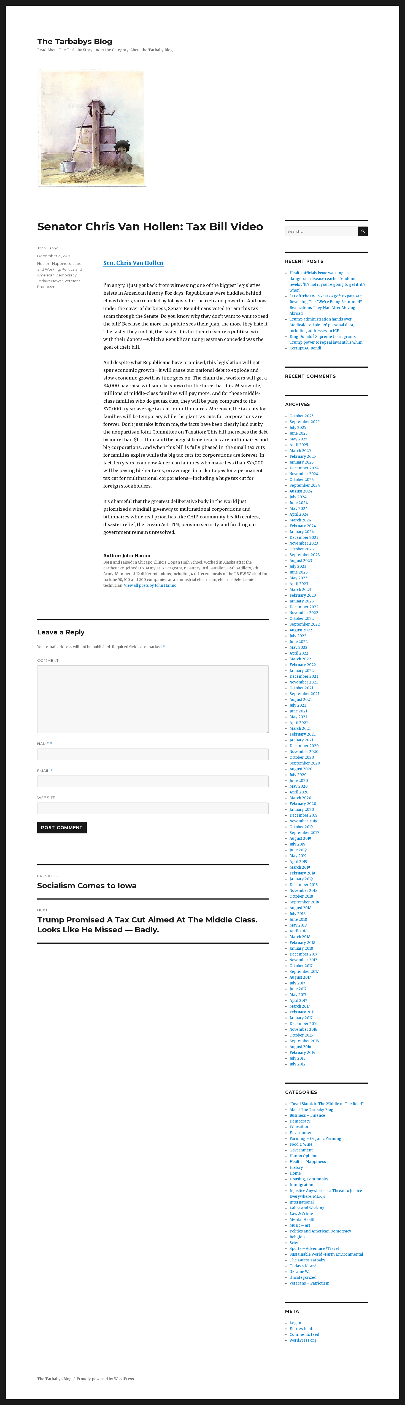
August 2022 (301, 630)
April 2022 (299, 653)
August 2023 (301, 560)
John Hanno (47, 248)
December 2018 (304, 884)
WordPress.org (303, 1340)
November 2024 (304, 474)
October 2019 (301, 827)
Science (297, 1242)
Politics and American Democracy (320, 1231)
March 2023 (300, 589)
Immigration (301, 1185)
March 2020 (300, 798)
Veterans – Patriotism (310, 1283)
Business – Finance (307, 1115)
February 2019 (302, 873)
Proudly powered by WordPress (105, 1379)
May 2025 (298, 439)
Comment (48, 660)
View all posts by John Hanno (150, 585)
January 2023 (302, 601)
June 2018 (298, 919)
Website (46, 797)
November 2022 (304, 612)
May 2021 (298, 717)
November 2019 (303, 821)
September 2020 (305, 763)
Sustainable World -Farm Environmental (326, 1254)
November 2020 (304, 751)
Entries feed (301, 1328)
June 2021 (298, 711)
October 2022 (302, 618)
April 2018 (298, 931)
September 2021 (304, 693)
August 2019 (300, 838)
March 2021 (300, 728)
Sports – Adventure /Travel (314, 1248)
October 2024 (302, 479)
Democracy (300, 1121)
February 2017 (302, 1012)
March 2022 (300, 659)
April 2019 (298, 861)
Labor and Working (307, 1208)
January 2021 (301, 740)
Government (301, 1150)
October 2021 (301, 688)
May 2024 (299, 508)
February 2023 (303, 595)
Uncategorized (303, 1277)
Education (299, 1127)
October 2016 (301, 1035)
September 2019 (304, 832)
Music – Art (300, 1225)
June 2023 (299, 572)
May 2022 (298, 647)
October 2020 (302, 757)
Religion (297, 1237)
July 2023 (298, 566)
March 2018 (300, 937)
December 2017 (303, 954)
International (302, 1202)
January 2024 (302, 531)
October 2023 (302, 549)
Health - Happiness (54, 263)
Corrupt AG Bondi (305, 348)
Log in (295, 1323)
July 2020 (298, 775)
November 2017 (303, 960)
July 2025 (298, 427)
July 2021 (298, 705)
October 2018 (301, 896)
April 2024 (299, 514)
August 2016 (300, 1047)
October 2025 (302, 416)
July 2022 (298, 636)
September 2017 (304, 971)
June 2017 (298, 989)
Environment (302, 1133)
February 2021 (302, 734)
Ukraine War (301, 1271)
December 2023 (304, 537)
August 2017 (300, 977)
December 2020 (304, 746)
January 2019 (301, 879)
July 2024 (298, 497)
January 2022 (302, 670)
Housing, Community (309, 1179)
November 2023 (304, 543)
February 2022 (303, 665)
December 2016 (303, 1023)
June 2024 (299, 502)
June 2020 (299, 780)
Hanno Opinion (303, 1156)
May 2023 (298, 578)
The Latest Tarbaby (307, 1260)
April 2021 (299, 722)
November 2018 (303, 890)
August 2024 (301, 491)
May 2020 (299, 786)
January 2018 (301, 948)
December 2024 (304, 468)
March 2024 (300, 520)
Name (45, 743)
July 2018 (298, 913)
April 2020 (299, 792)
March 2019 (300, 867)
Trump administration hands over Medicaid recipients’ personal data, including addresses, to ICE (322, 325)
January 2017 (301, 1018)
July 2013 (298, 1058)
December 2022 (304, 607)
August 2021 (301, 699)
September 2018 (304, 902)
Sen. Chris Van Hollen (133, 263)
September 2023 (305, 555)
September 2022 (305, 624)
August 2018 (300, 908)
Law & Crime (301, 1214)
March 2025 (300, 450)
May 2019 (298, 856)
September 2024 (305, 485)
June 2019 (298, 850)
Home (295, 1173)
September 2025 (305, 421)
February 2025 (303, 456)
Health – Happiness (308, 1161)
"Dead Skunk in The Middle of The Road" (327, 1104)
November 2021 (304, 682)
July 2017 (297, 983)
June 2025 (298, 433)
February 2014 (302, 1052)
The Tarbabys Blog (74, 41)
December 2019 (303, 815)
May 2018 (298, 925)
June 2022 (299, 641)
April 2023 (299, 584)
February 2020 (303, 803)
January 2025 (302, 462)
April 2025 (299, 445)
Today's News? (50, 281)
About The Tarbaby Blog (311, 1109)
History (296, 1167)
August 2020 (301, 769)
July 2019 (297, 844)
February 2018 (302, 942)
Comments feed (304, 1334)
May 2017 (298, 994)
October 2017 (301, 965)
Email (45, 770)
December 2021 (304, 676)
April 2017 (298, 1000)
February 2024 (303, 526)
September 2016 (304, 1041)
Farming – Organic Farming (315, 1138)
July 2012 (298, 1064)
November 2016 (303, 1029)
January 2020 (302, 809)
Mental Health (302, 1219)
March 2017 (300, 1006)
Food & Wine (301, 1144)
